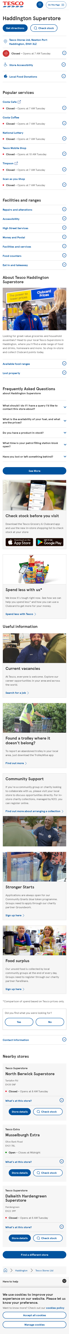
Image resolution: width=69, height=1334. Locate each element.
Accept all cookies (34, 1315)
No (44, 1021)
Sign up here (13, 915)
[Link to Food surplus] (34, 941)
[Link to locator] (40, 4)
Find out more (15, 763)
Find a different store (34, 1255)
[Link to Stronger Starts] (34, 867)
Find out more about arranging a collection (33, 811)
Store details (20, 1111)
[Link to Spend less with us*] (34, 570)
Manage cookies (34, 1324)
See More (34, 471)
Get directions (15, 27)
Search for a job (16, 693)
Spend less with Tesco (19, 614)
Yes (19, 1022)
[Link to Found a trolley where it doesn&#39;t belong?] (34, 718)
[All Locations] (5, 1270)
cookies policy (55, 1308)
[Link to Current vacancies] (34, 649)
